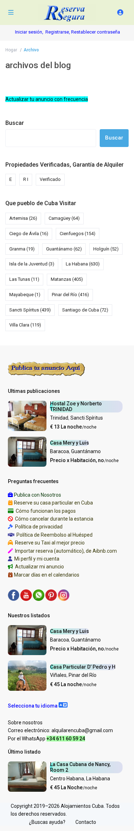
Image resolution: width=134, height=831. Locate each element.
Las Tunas (24, 279)
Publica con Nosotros (37, 495)
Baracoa (59, 451)
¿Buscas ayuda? (47, 822)
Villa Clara (25, 325)
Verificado (50, 179)
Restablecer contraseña (95, 32)
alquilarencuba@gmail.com (82, 730)
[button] (38, 706)
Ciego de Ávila (28, 233)
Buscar (14, 123)
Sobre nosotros (25, 722)
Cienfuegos (77, 233)
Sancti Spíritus (30, 310)
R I (25, 179)
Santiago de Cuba (85, 310)
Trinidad (59, 418)
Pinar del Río (70, 294)
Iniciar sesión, (29, 32)
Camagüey (64, 218)
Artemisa (23, 218)
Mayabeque (24, 294)
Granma (22, 249)
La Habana (83, 264)
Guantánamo (64, 249)
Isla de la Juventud (31, 264)
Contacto (85, 822)
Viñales (58, 675)
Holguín (106, 249)
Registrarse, (58, 32)
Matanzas (67, 279)
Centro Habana (67, 778)
